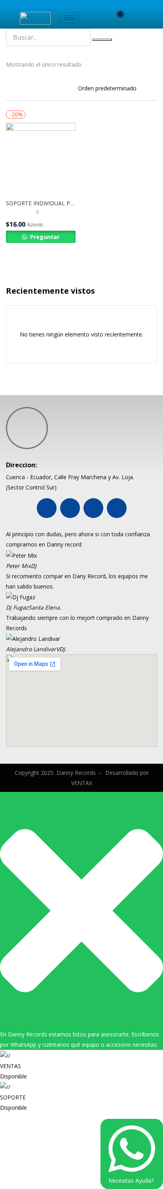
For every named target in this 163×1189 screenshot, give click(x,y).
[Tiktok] (117, 508)
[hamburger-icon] (69, 17)
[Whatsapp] (93, 508)
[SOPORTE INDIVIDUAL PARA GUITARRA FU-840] (41, 157)
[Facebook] (47, 508)
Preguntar (43, 237)
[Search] (102, 39)
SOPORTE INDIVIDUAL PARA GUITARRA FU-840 (41, 203)
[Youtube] (70, 508)
